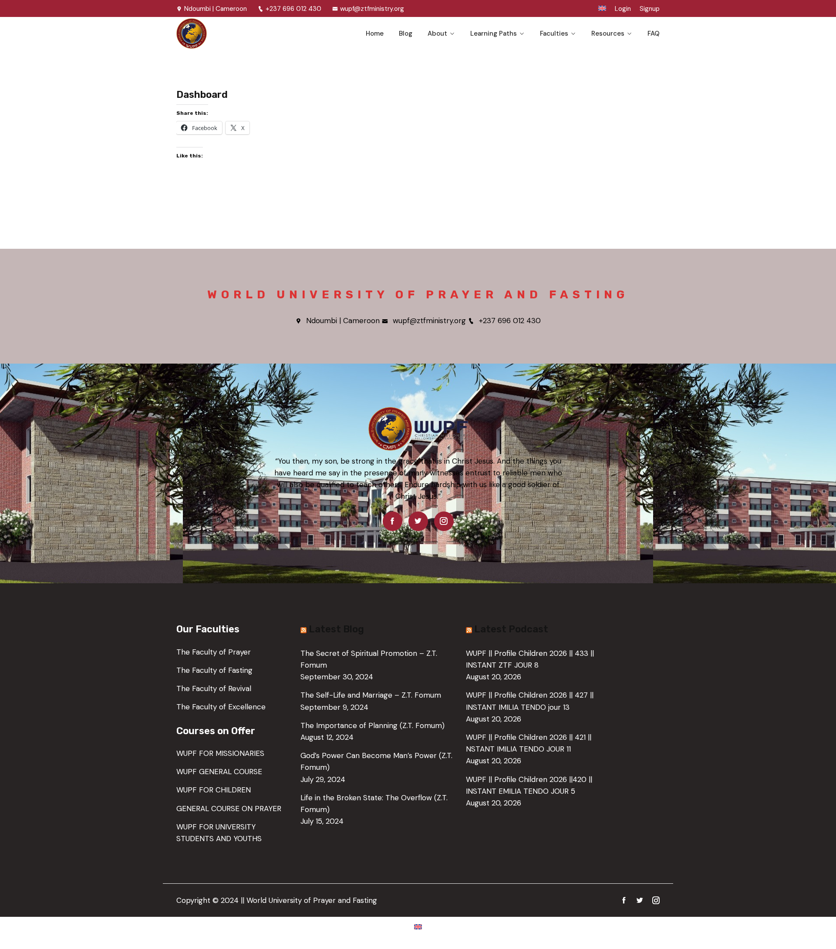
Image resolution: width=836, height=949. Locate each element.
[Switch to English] (418, 926)
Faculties (554, 33)
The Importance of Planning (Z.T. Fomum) (372, 725)
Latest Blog (336, 629)
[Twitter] (418, 521)
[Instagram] (444, 521)
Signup (650, 8)
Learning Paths (493, 33)
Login (623, 8)
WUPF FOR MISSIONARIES (220, 753)
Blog (405, 33)
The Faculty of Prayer (213, 652)
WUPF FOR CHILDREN (213, 790)
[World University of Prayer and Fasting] (231, 33)
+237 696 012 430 (293, 8)
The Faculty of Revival (213, 688)
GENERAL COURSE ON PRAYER (228, 808)
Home (375, 33)
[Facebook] (392, 521)
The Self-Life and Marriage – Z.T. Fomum (370, 695)
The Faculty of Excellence (221, 707)
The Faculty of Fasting (214, 670)
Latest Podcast (511, 629)
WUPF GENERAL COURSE (219, 771)
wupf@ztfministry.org (372, 8)
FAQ (653, 33)
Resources (607, 33)
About (437, 33)
